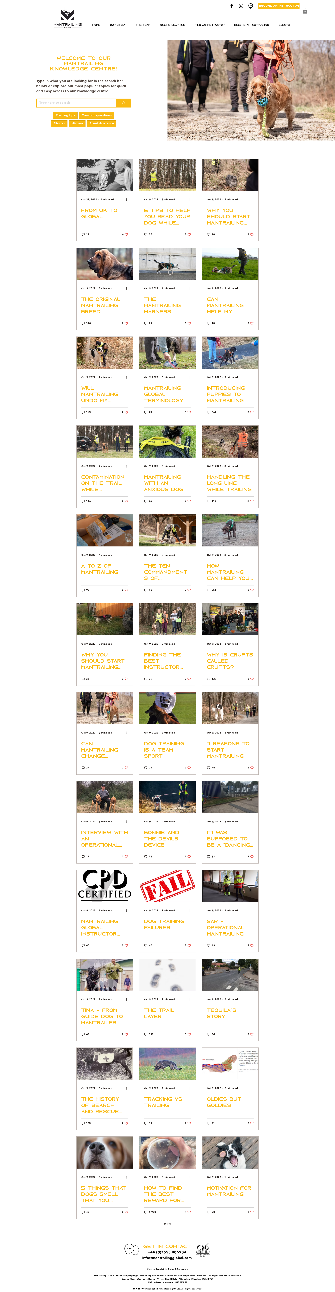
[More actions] (127, 199)
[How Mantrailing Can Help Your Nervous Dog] (230, 530)
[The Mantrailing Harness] (167, 264)
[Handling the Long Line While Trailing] (230, 442)
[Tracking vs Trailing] (167, 1064)
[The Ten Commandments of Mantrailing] (167, 530)
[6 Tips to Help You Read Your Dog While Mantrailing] (167, 175)
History (77, 123)
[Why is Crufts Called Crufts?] (230, 619)
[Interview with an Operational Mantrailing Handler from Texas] (105, 797)
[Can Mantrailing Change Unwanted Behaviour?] (105, 708)
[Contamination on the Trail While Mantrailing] (105, 442)
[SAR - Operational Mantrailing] (230, 886)
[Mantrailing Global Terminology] (167, 353)
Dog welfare (199, 148)
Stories (59, 123)
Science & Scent (163, 148)
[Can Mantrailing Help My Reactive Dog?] (230, 264)
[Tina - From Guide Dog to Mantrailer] (105, 975)
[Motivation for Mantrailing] (230, 1153)
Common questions (97, 115)
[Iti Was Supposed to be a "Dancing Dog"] (230, 797)
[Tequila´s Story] (230, 975)
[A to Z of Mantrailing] (105, 530)
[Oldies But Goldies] (230, 1064)
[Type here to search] (123, 103)
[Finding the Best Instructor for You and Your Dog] (167, 619)
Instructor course (121, 148)
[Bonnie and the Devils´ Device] (167, 797)
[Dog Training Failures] (167, 886)
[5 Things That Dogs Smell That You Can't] (105, 1153)
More (223, 148)
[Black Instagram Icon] (241, 6)
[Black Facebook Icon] (232, 6)
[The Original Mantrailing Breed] (105, 264)
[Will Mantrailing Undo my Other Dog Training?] (105, 353)
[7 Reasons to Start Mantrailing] (230, 708)
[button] (172, 25)
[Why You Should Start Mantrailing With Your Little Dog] (230, 175)
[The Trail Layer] (167, 975)
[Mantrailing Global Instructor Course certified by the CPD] (105, 886)
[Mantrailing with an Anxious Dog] (167, 442)
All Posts (85, 148)
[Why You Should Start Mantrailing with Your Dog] (105, 619)
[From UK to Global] (105, 175)
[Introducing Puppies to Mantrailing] (230, 353)
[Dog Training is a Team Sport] (167, 708)
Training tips (65, 115)
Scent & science (102, 123)
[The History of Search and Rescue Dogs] (105, 1064)
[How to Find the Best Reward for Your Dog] (167, 1153)
